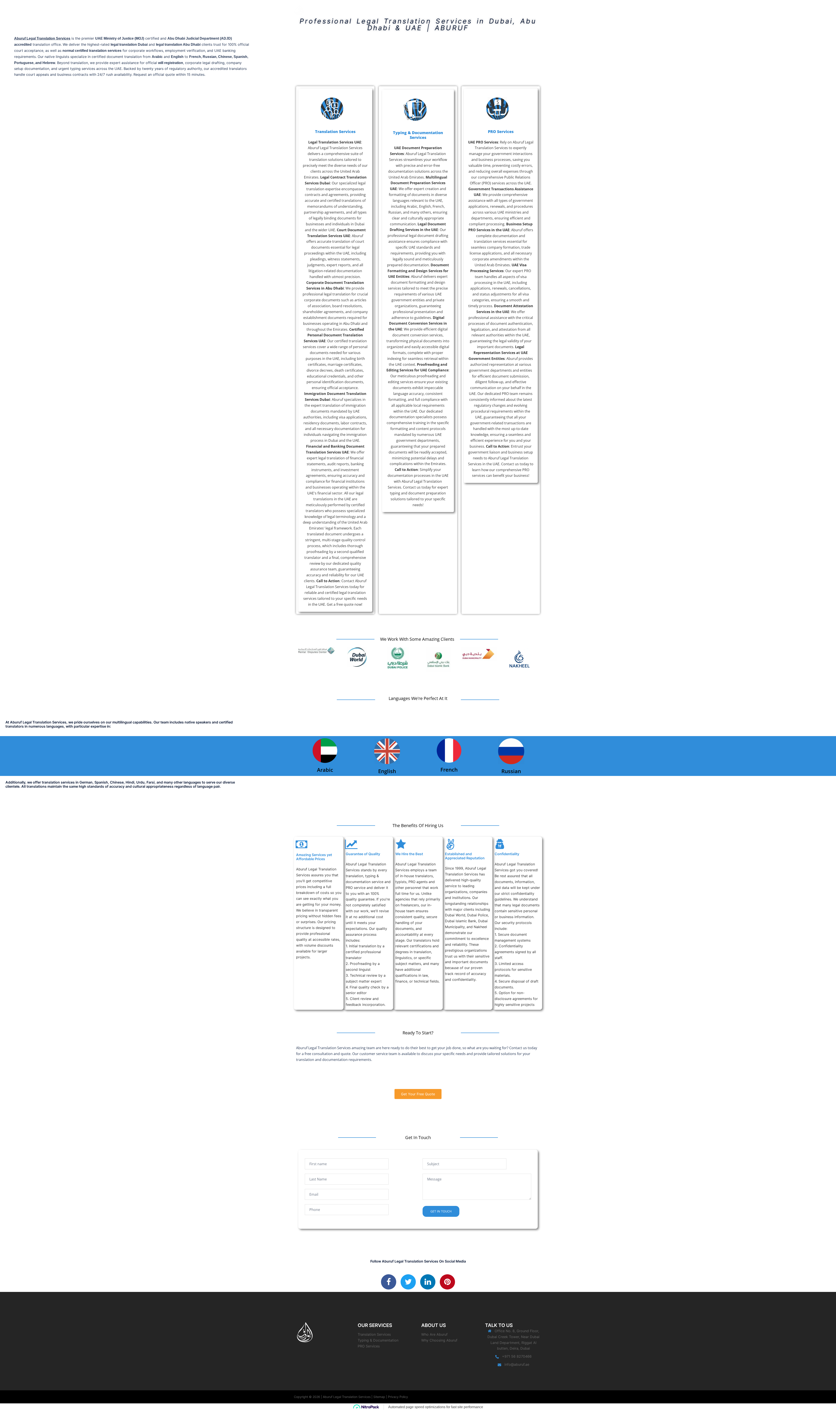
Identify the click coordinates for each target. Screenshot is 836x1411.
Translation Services (335, 131)
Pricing (504, 10)
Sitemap (379, 1397)
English (387, 771)
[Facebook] (388, 1282)
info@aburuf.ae (516, 1364)
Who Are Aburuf (434, 1334)
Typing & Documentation (378, 1340)
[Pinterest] (447, 1282)
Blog (536, 10)
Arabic (325, 769)
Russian (511, 771)
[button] (42, 38)
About (448, 10)
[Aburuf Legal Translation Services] (299, 9)
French (449, 769)
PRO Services (501, 131)
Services (465, 10)
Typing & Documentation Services (418, 135)
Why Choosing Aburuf (439, 1340)
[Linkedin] (427, 1282)
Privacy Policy (398, 1397)
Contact (521, 10)
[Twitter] (408, 1282)
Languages (485, 10)
